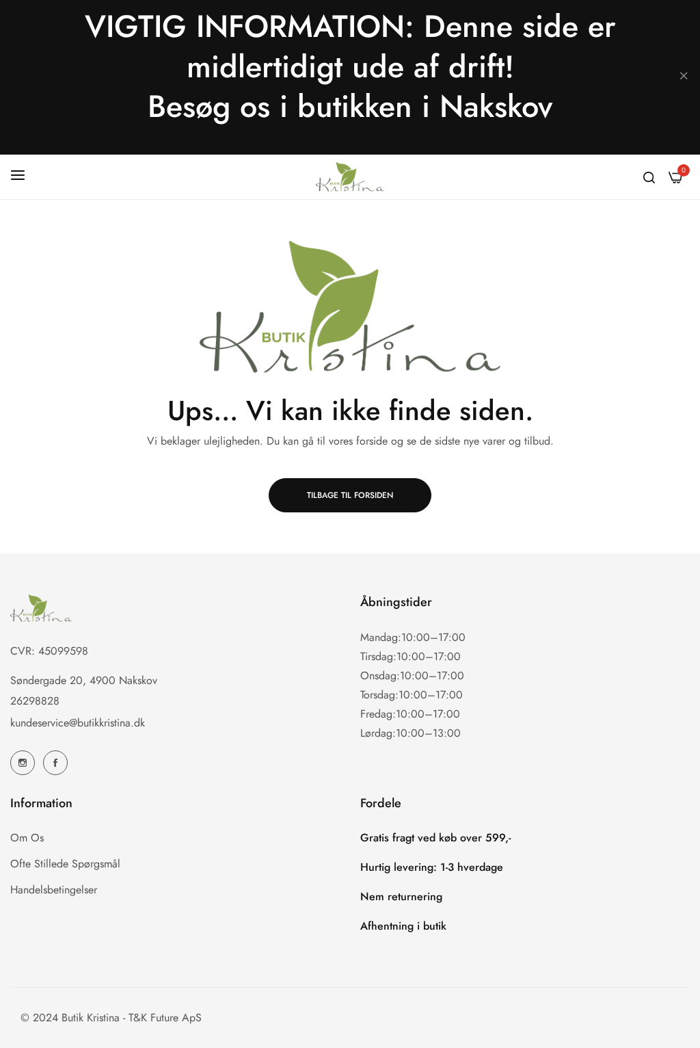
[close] (683, 77)
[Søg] (649, 176)
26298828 (34, 701)
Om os (27, 838)
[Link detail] (22, 762)
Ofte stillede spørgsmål (65, 864)
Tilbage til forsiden (350, 495)
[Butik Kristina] (350, 177)
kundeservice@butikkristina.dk (77, 723)
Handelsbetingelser (53, 890)
